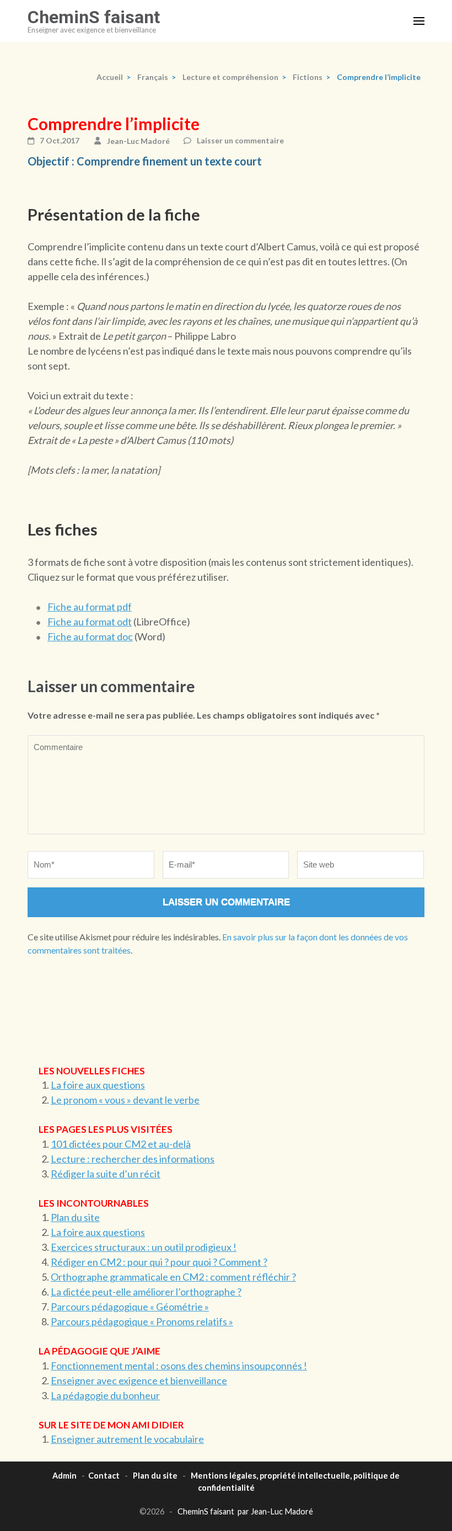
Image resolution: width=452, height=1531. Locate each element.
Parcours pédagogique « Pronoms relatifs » (142, 1321)
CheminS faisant (94, 17)
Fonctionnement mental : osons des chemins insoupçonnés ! (179, 1365)
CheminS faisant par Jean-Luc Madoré (245, 1511)
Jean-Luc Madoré (138, 141)
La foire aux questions (98, 1085)
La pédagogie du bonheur (105, 1395)
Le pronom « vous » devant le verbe (125, 1100)
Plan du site (75, 1217)
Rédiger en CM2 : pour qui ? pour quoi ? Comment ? (159, 1262)
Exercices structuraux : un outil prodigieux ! (143, 1247)
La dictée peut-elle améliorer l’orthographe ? (146, 1292)
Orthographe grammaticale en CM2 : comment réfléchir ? (173, 1277)
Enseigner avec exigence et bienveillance (139, 1380)
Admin (64, 1475)
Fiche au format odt (89, 621)
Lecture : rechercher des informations (132, 1159)
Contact (104, 1475)
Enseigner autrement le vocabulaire (127, 1439)
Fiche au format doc (90, 636)
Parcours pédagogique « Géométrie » (130, 1306)
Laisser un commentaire (240, 141)
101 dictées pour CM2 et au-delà (121, 1144)
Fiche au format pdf (89, 607)
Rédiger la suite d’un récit (105, 1174)
